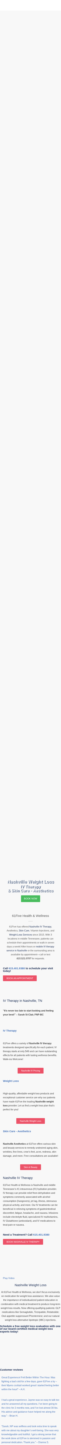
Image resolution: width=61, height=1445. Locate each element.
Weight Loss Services (20, 934)
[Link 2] (10, 5)
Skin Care (24, 930)
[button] (30, 1278)
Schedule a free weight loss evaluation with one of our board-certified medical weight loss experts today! (30, 1329)
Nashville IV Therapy (40, 926)
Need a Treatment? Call (26, 1234)
